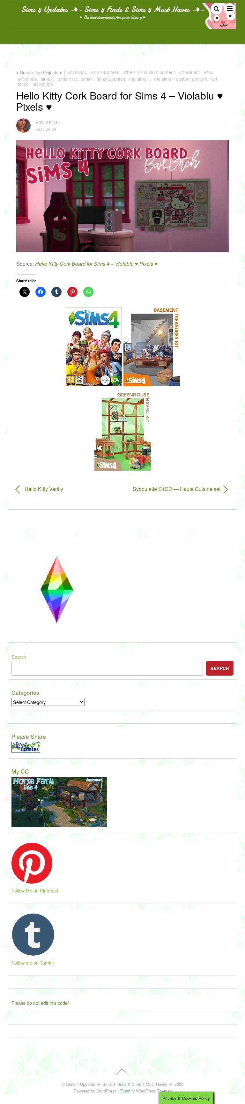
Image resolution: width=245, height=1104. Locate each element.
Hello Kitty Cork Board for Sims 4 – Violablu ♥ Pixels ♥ (119, 101)
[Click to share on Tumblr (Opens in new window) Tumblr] (56, 292)
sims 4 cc (67, 78)
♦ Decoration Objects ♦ (39, 72)
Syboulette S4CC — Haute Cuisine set (174, 489)
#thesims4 (189, 72)
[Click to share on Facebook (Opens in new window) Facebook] (40, 292)
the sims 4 (139, 78)
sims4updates (111, 78)
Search (18, 656)
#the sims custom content (149, 72)
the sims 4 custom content (180, 78)
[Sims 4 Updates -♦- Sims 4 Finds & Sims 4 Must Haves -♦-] (122, 26)
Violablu (47, 122)
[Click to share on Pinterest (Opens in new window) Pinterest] (72, 292)
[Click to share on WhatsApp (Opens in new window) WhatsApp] (88, 292)
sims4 (87, 78)
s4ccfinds (27, 78)
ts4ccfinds (43, 83)
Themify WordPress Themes (146, 1091)
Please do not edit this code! (40, 1002)
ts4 (214, 78)
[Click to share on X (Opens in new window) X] (24, 292)
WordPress (106, 1091)
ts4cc (23, 83)
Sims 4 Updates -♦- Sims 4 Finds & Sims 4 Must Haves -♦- (119, 1084)
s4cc (208, 72)
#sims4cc (77, 72)
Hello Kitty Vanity (44, 489)
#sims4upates (105, 72)
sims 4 (47, 78)
